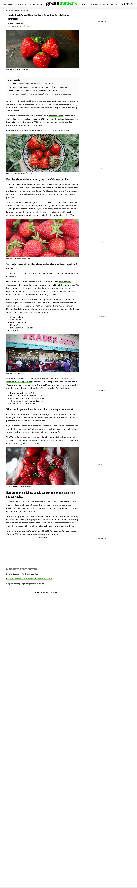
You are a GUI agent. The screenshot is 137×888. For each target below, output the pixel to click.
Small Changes (17, 10)
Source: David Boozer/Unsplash (18, 258)
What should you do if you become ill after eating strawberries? (33, 90)
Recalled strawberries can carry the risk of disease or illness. (31, 83)
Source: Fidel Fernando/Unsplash (18, 486)
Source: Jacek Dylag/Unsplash (17, 69)
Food (26, 10)
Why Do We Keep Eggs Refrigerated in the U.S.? (26, 583)
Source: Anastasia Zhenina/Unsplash (19, 173)
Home (8, 10)
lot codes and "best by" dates (49, 417)
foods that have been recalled (20, 104)
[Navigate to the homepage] (61, 3)
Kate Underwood (17, 23)
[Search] (122, 3)
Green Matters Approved (99, 4)
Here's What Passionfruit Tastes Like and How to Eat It (29, 579)
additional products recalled (64, 119)
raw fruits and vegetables (31, 194)
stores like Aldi (56, 115)
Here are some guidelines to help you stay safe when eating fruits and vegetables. (40, 94)
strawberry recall (57, 104)
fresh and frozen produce (32, 101)
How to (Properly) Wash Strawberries (22, 574)
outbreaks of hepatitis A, (42, 107)
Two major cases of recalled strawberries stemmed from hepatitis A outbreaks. (39, 87)
